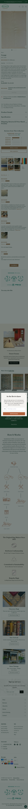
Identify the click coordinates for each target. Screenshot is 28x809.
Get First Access (14, 413)
